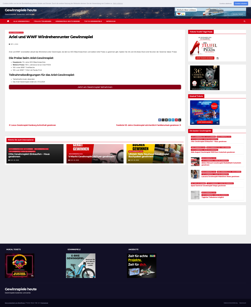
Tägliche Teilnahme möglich (212, 197)
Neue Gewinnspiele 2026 (16, 32)
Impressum (110, 21)
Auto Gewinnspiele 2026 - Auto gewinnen (21, 149)
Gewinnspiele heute (20, 10)
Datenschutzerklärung (230, 303)
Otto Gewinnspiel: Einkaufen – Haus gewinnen (29, 155)
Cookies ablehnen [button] (226, 3)
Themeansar (44, 303)
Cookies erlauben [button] (241, 3)
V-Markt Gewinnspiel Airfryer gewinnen (91, 156)
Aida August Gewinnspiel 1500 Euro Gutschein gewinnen (213, 152)
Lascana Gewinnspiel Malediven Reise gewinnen (220, 176)
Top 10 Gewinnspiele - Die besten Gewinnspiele (22, 151)
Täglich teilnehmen (42, 21)
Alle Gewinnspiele (21, 21)
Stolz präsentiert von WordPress (15, 303)
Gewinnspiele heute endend (67, 21)
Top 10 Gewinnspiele (93, 21)
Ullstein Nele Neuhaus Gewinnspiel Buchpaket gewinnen (148, 155)
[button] (244, 21)
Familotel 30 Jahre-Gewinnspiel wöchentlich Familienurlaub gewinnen (147, 125)
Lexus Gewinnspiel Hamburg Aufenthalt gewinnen (33, 125)
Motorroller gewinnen (198, 183)
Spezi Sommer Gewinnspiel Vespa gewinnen (208, 186)
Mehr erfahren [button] (118, 3)
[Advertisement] (67, 104)
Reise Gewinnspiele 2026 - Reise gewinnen (218, 147)
